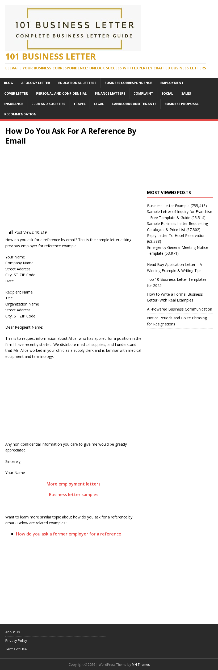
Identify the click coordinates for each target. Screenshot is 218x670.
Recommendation (20, 114)
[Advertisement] (73, 188)
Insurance (13, 104)
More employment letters (73, 484)
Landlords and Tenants (134, 104)
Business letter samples (73, 494)
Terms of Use (16, 649)
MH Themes (141, 664)
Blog (8, 83)
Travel (79, 104)
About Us (12, 632)
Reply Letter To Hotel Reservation (176, 235)
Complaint (143, 93)
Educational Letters (77, 83)
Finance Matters (110, 93)
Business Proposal (182, 104)
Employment (171, 83)
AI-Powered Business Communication (179, 309)
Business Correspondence (128, 83)
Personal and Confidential (61, 93)
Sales (186, 93)
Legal (99, 104)
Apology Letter (35, 83)
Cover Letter (16, 93)
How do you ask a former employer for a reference (68, 534)
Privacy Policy (16, 640)
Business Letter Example (168, 205)
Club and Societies (48, 104)
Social (167, 93)
